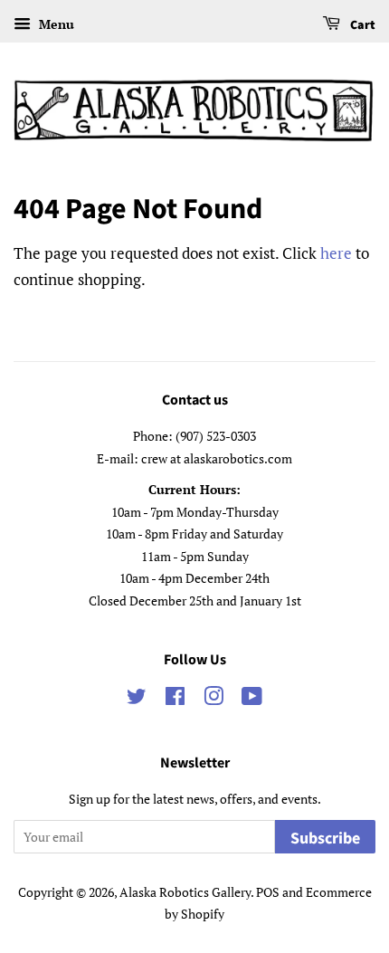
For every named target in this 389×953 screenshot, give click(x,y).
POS (268, 892)
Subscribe (325, 838)
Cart (361, 25)
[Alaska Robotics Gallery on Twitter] (137, 699)
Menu (54, 24)
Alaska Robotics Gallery (185, 892)
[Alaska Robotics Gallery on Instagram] (213, 699)
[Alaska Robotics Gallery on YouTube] (252, 699)
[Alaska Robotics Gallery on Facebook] (175, 699)
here (336, 253)
